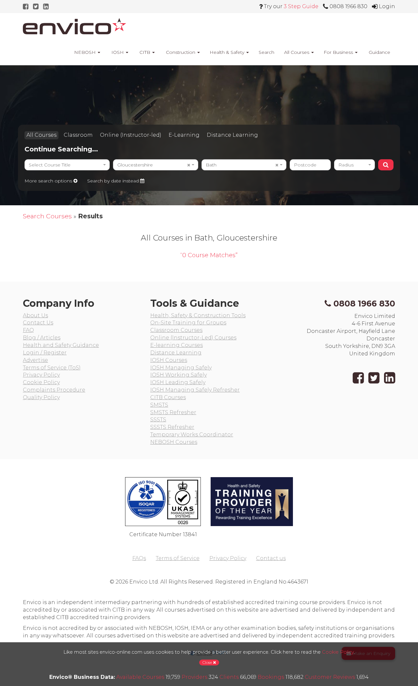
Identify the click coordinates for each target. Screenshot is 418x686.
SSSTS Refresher (172, 427)
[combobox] (67, 164)
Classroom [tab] (78, 135)
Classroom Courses (176, 330)
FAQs (139, 558)
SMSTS (159, 405)
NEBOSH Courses (173, 442)
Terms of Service (178, 558)
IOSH (117, 52)
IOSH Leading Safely (177, 382)
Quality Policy (41, 397)
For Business (339, 52)
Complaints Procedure (54, 390)
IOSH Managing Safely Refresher (195, 390)
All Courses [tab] (41, 135)
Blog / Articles (41, 338)
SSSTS (158, 419)
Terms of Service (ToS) (52, 368)
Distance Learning (175, 353)
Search (266, 52)
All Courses (297, 52)
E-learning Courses (176, 345)
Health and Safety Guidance (61, 345)
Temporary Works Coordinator (191, 434)
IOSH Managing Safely (181, 368)
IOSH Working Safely (178, 375)
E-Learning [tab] (184, 135)
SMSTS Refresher (173, 412)
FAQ (28, 330)
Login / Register (45, 353)
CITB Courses (168, 397)
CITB (145, 52)
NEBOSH (85, 52)
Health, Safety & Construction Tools (198, 315)
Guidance (378, 52)
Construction (181, 52)
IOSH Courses (168, 360)
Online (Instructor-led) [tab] (130, 135)
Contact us (271, 558)
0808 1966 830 (364, 303)
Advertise (35, 360)
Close (207, 662)
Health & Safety (228, 52)
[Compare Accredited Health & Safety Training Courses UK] (74, 26)
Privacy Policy (41, 375)
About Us (35, 315)
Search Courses (47, 216)
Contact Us (38, 323)
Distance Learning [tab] (232, 135)
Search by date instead (113, 181)
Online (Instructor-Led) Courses (193, 338)
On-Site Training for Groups (188, 323)
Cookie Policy (41, 382)
